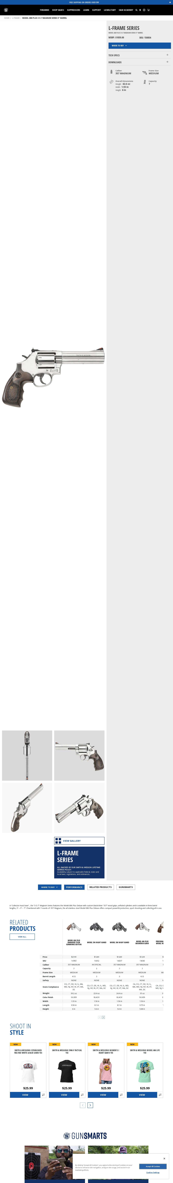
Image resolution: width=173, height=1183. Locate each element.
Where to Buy (118, 45)
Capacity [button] (153, 81)
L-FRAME (16, 18)
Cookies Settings (152, 1172)
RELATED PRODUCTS (101, 887)
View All (22, 937)
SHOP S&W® (58, 10)
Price (45, 957)
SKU (44, 961)
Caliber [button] (119, 70)
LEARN (86, 10)
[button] (136, 10)
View (25, 1094)
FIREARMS (44, 10)
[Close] (164, 1158)
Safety (46, 980)
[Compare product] (43, 1095)
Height (46, 1009)
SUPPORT (96, 10)
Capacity (47, 968)
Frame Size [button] (154, 70)
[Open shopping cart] (148, 10)
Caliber (46, 964)
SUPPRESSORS (73, 10)
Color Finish (48, 997)
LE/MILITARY (110, 10)
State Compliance (51, 987)
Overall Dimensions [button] (124, 81)
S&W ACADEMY (126, 10)
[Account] (144, 10)
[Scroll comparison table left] (99, 1017)
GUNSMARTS (126, 887)
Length (46, 1005)
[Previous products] (82, 1105)
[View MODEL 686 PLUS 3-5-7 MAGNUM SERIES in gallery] (27, 755)
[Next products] (90, 1105)
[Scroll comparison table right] (103, 1017)
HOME (6, 18)
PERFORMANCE (74, 887)
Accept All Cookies (153, 1166)
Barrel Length (49, 976)
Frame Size (48, 972)
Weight (46, 993)
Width (45, 1001)
